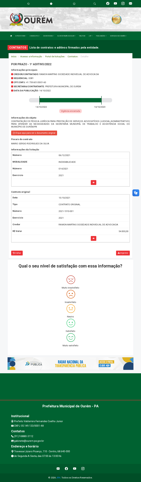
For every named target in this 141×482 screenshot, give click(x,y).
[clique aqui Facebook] (66, 469)
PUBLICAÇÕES (101, 36)
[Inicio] (11, 35)
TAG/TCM (82, 36)
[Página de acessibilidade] (74, 3)
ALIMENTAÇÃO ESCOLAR (66, 36)
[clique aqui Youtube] (75, 469)
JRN (58, 477)
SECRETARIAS (48, 36)
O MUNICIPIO (34, 36)
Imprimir (124, 253)
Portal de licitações (54, 56)
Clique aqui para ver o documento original (35, 133)
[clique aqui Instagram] (83, 469)
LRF (90, 36)
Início (14, 56)
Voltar (18, 253)
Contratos (73, 56)
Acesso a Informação (31, 56)
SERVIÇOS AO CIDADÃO (118, 36)
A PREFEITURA (20, 36)
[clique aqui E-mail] (58, 469)
